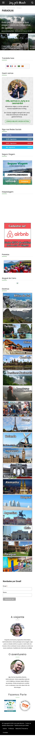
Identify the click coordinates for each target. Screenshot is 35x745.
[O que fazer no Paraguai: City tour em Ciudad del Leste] (14, 44)
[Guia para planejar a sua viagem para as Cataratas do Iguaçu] (17, 23)
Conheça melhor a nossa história (17, 121)
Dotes (27, 725)
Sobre (5, 728)
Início (3, 8)
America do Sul (11, 8)
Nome (5, 592)
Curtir (29, 135)
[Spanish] (22, 66)
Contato (5, 732)
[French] (11, 66)
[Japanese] (15, 66)
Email (5, 586)
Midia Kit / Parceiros (22, 728)
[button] (32, 2)
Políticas (11, 728)
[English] (8, 66)
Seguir (30, 139)
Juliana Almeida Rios (8, 31)
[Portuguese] (19, 66)
